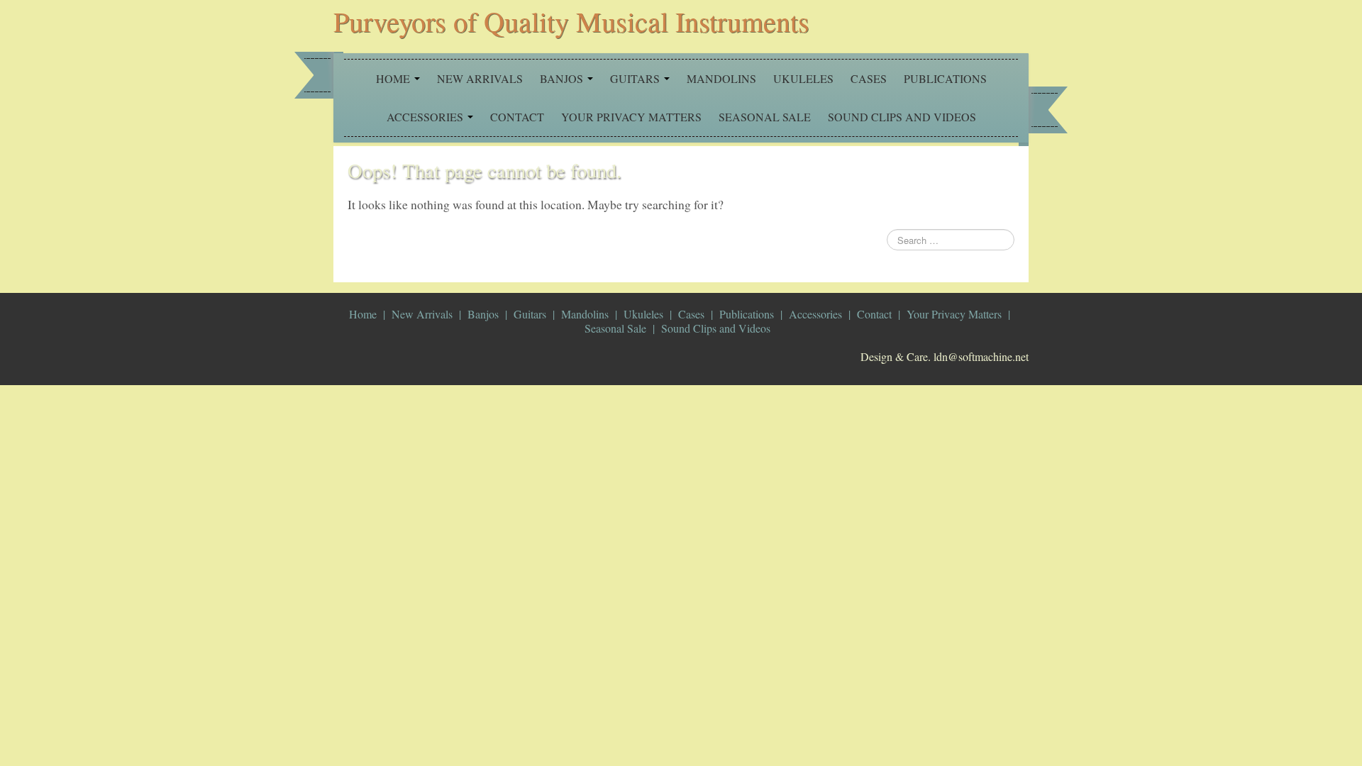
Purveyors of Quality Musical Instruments (571, 21)
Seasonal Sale (765, 116)
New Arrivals (480, 78)
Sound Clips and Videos (902, 116)
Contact (517, 116)
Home (394, 78)
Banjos (563, 78)
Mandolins (721, 78)
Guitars (636, 78)
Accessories (426, 116)
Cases (869, 78)
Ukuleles (803, 78)
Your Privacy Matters (631, 116)
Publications (945, 78)
